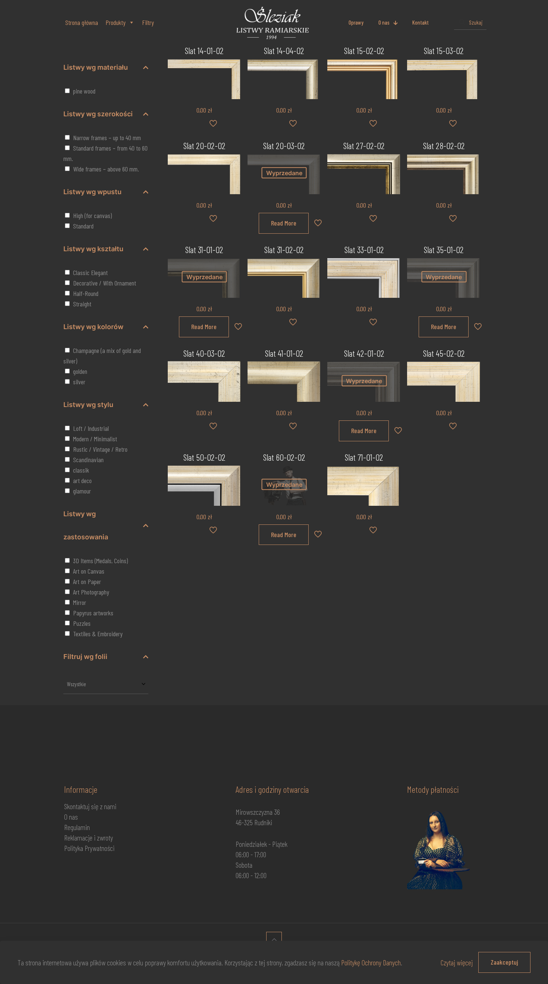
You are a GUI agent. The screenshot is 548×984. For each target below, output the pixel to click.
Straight (82, 304)
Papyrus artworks (93, 613)
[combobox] (105, 684)
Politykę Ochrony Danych (371, 962)
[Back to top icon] (274, 939)
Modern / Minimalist (95, 439)
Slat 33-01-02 (364, 249)
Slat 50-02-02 (204, 457)
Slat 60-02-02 (284, 457)
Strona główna (81, 22)
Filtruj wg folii (85, 656)
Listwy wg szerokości (98, 114)
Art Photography (91, 592)
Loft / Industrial (91, 428)
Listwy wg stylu (88, 405)
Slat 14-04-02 (284, 50)
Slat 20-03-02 (284, 145)
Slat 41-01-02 (284, 353)
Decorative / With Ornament (104, 283)
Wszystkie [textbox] (76, 684)
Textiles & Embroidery (98, 634)
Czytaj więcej (457, 962)
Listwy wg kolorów (93, 327)
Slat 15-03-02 (444, 50)
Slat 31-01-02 (204, 249)
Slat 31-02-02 (284, 249)
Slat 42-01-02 (364, 353)
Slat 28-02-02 (444, 145)
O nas (71, 816)
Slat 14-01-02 (204, 50)
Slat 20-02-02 (204, 145)
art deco (82, 480)
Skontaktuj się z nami (90, 806)
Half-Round (85, 293)
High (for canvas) (92, 215)
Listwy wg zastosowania (85, 525)
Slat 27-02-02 (364, 145)
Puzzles (82, 623)
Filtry (148, 22)
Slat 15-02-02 (364, 50)
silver (79, 382)
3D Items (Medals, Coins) (100, 560)
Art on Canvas (88, 571)
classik (81, 470)
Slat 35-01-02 (444, 249)
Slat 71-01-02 (364, 457)
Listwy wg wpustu (92, 192)
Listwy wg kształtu (93, 249)
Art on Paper (87, 581)
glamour (82, 491)
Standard (83, 226)
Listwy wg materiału (95, 67)
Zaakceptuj (504, 962)
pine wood (84, 91)
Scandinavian (88, 459)
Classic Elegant (90, 272)
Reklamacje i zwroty (88, 837)
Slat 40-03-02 (204, 353)
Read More (283, 223)
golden (80, 371)
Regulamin (77, 827)
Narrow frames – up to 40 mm (107, 137)
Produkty (115, 22)
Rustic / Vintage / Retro (100, 449)
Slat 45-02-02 (444, 353)
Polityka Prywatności (89, 847)
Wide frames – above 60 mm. (106, 169)
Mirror (79, 602)
